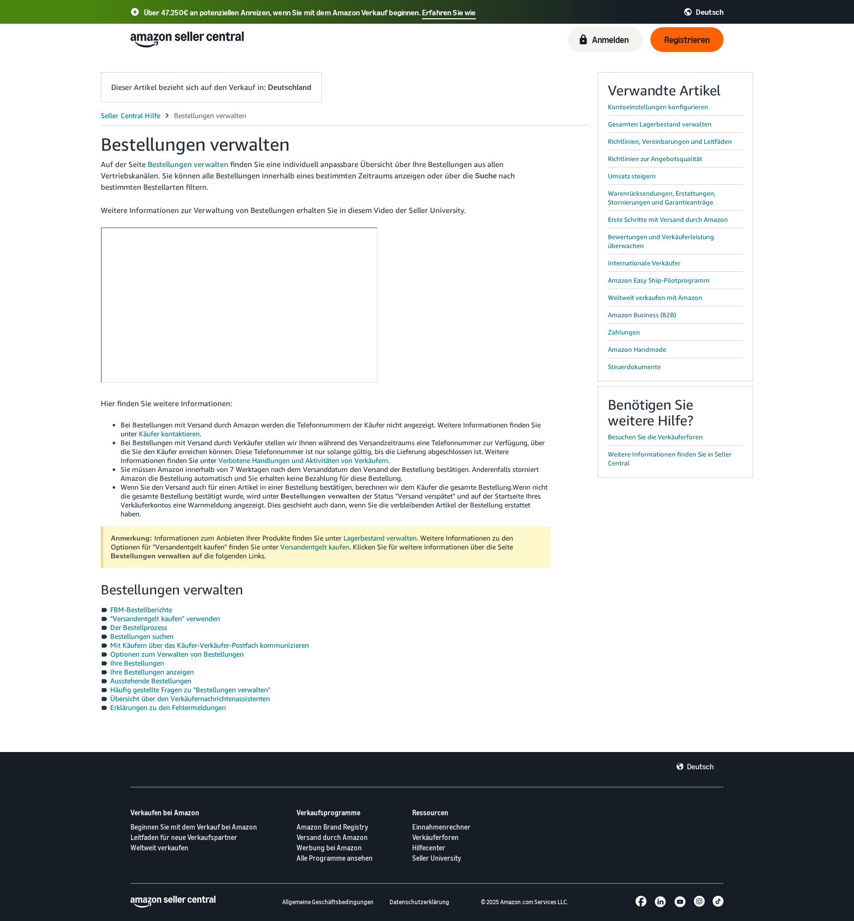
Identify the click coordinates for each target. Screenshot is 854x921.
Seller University (436, 858)
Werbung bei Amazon (329, 847)
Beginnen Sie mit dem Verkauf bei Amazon (193, 827)
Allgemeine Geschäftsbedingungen (328, 902)
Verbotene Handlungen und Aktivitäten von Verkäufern (303, 460)
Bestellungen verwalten (188, 164)
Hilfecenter (428, 847)
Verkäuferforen (435, 837)
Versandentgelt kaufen (314, 547)
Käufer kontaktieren (169, 433)
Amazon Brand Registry (332, 827)
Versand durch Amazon (332, 837)
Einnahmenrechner (441, 827)
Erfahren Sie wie (449, 12)
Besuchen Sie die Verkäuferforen (655, 437)
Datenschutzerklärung (419, 902)
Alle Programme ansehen (335, 858)
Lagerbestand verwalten (380, 538)
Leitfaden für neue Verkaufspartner (183, 837)
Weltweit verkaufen (159, 847)
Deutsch (700, 766)
